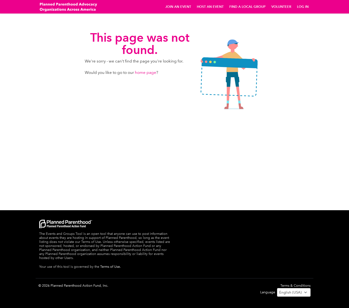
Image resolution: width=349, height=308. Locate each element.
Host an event (210, 7)
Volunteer (281, 7)
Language (267, 292)
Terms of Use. (110, 267)
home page (145, 72)
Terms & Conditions (295, 286)
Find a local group (247, 7)
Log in (303, 7)
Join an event (178, 7)
